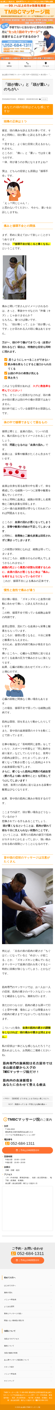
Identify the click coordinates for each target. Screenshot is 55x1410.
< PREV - (27, 1098)
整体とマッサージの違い (13, 1313)
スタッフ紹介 (9, 1367)
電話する (27, 64)
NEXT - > (27, 1104)
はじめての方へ (10, 1285)
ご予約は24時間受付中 (27, 1150)
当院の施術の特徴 (10, 1353)
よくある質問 (9, 1306)
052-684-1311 (20, 1143)
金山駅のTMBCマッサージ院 (30, 1407)
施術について (9, 1346)
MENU (9, 64)
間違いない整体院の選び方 (14, 1320)
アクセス (45, 64)
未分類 (44, 99)
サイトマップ (9, 1381)
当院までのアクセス (11, 1339)
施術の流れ (8, 1292)
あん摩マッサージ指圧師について (16, 1360)
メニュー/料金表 (10, 1299)
